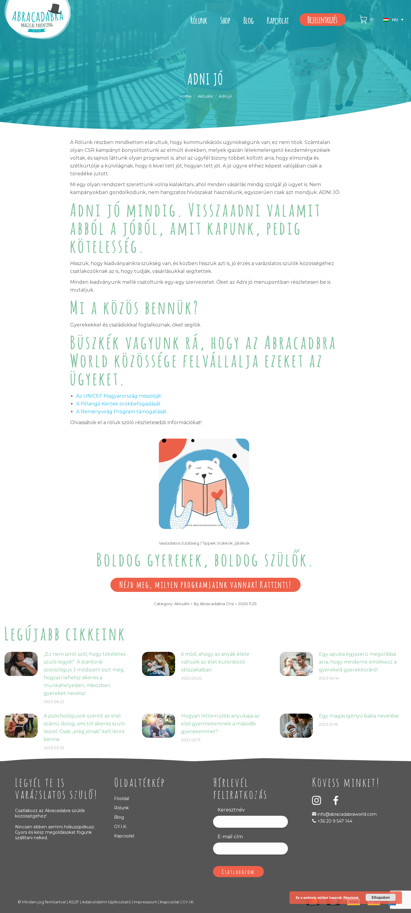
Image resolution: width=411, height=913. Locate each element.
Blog (119, 817)
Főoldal (121, 798)
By (214, 603)
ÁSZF (74, 901)
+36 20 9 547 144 (334, 821)
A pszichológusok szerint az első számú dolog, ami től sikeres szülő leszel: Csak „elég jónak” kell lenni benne (84, 727)
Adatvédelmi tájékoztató (106, 901)
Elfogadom (381, 897)
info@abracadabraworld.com (346, 814)
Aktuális (181, 603)
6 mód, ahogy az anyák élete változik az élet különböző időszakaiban (215, 662)
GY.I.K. (120, 826)
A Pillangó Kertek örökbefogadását (118, 404)
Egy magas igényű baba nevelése (359, 716)
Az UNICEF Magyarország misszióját (118, 396)
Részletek (351, 897)
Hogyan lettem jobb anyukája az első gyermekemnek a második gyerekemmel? (220, 723)
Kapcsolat (124, 836)
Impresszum (145, 901)
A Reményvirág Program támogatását (121, 411)
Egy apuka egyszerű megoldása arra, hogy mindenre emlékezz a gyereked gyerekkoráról (358, 662)
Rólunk (121, 808)
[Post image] (21, 664)
